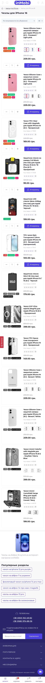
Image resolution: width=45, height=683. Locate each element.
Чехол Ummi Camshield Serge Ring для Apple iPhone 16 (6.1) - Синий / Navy (30, 495)
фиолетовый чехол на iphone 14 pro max (22, 582)
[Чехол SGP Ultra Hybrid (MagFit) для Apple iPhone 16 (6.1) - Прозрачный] (12, 314)
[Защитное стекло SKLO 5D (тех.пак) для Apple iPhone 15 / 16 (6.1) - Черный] (12, 282)
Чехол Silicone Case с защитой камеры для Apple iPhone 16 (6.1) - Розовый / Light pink (32, 33)
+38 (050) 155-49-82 (22, 618)
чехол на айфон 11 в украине (16, 575)
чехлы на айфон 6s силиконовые (18, 600)
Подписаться (34, 636)
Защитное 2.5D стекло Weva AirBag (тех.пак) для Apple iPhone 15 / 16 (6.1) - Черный (32, 203)
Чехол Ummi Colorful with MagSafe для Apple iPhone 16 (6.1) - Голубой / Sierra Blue (32, 453)
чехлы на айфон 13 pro (13, 594)
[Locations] (38, 3)
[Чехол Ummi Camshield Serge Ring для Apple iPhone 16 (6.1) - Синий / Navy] (12, 499)
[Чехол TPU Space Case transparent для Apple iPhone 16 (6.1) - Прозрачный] (12, 346)
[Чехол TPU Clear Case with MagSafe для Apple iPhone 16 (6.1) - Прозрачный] (12, 129)
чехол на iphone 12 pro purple (17, 569)
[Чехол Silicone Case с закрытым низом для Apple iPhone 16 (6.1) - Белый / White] (12, 378)
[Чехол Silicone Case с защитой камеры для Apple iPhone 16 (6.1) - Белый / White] (12, 417)
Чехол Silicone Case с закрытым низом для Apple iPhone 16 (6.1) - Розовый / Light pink (32, 79)
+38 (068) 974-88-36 (22, 621)
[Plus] (18, 65)
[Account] (42, 3)
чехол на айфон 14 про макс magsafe (20, 588)
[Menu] (3, 3)
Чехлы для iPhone (12, 8)
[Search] (7, 3)
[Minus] (6, 65)
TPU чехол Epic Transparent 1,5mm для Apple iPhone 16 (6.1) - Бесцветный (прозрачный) (32, 239)
